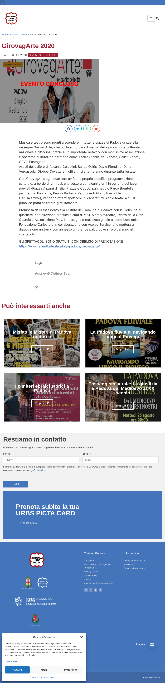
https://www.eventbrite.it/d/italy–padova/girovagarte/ (59, 246)
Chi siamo (89, 560)
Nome (6, 453)
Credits (87, 579)
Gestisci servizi (13, 661)
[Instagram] (86, 590)
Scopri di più (42, 349)
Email (85, 453)
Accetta (17, 669)
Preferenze (70, 669)
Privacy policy (50, 677)
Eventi (13, 34)
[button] (81, 637)
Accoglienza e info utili (135, 560)
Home (5, 34)
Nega (44, 669)
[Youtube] (95, 590)
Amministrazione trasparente (98, 583)
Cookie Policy (36, 677)
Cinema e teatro (27, 34)
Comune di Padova (151, 677)
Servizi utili (129, 564)
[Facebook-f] (90, 590)
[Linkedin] (100, 590)
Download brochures (134, 568)
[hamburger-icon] (151, 18)
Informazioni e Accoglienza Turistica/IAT (97, 566)
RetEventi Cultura (48, 273)
